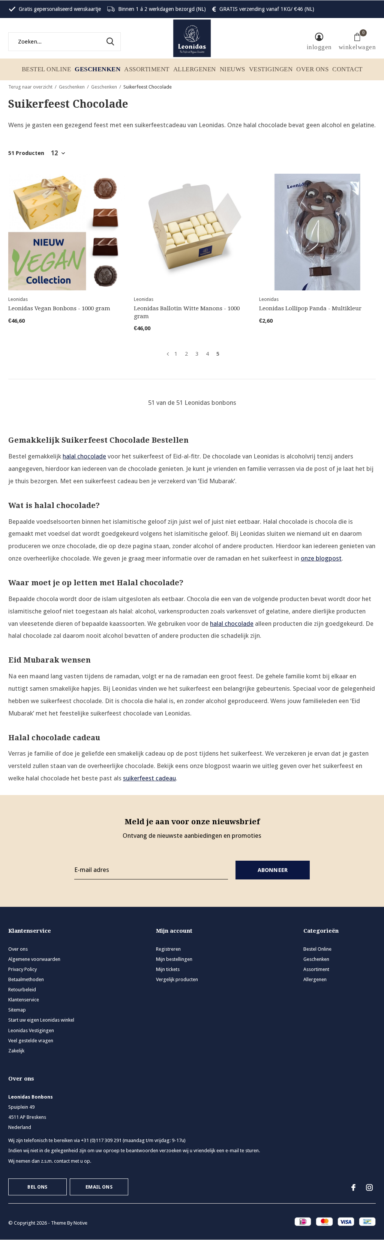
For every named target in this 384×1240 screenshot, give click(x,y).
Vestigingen (271, 69)
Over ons (312, 69)
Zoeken (110, 41)
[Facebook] (353, 1187)
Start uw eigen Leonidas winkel (41, 1020)
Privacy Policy (22, 969)
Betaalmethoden (26, 979)
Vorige (168, 354)
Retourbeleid (22, 989)
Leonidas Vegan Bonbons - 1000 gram (59, 308)
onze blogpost (321, 558)
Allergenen (194, 69)
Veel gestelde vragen (30, 1040)
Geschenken (97, 69)
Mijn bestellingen (174, 959)
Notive (80, 1223)
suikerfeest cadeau (149, 778)
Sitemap (17, 1010)
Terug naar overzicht (30, 87)
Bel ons (37, 1187)
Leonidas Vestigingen (31, 1030)
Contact (347, 69)
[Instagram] (369, 1187)
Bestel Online (46, 69)
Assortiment (147, 69)
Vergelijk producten (177, 979)
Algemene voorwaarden (34, 959)
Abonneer (273, 870)
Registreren (168, 949)
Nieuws (232, 69)
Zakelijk (16, 1051)
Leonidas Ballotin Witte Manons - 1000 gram (187, 312)
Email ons (99, 1187)
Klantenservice (23, 1000)
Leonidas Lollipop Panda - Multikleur (310, 308)
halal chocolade (84, 456)
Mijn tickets (168, 969)
